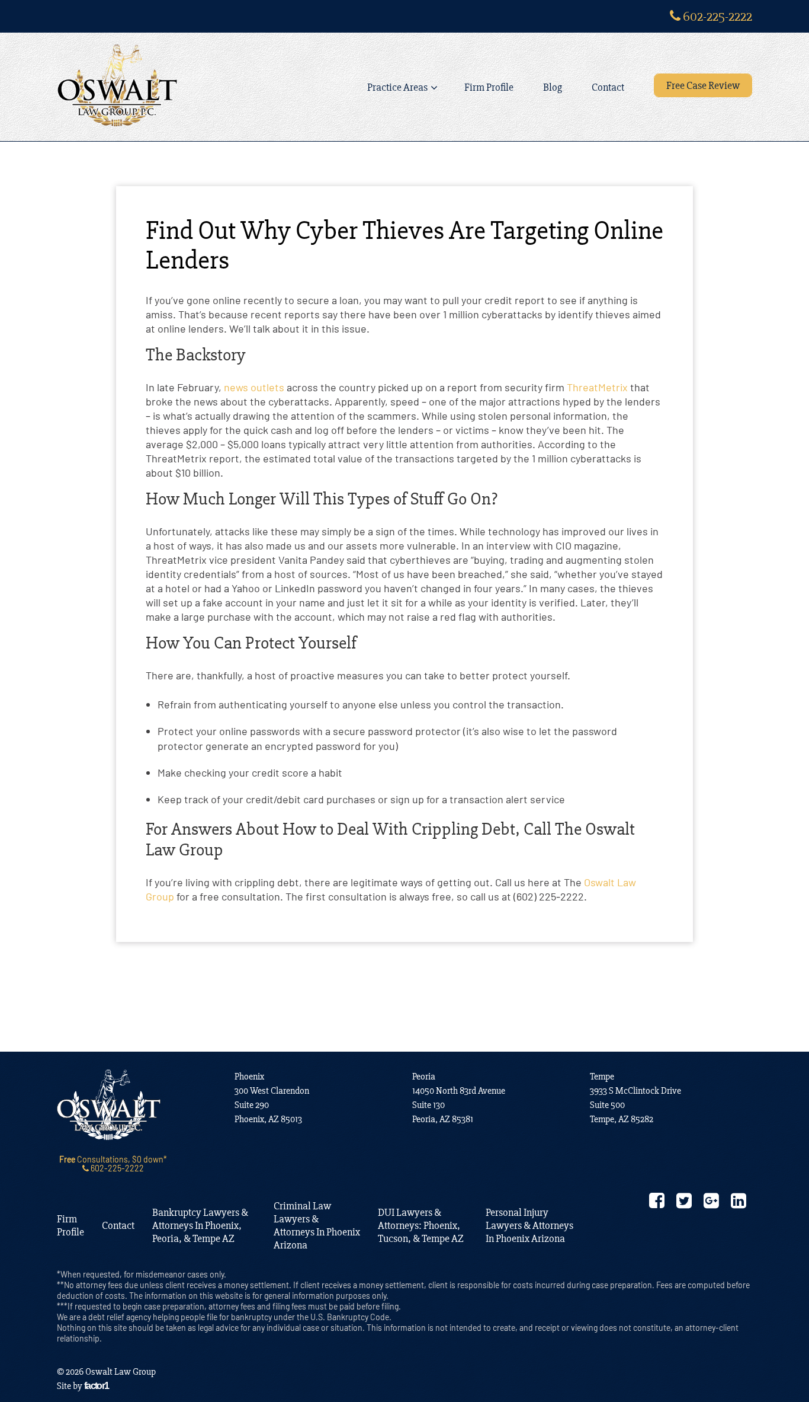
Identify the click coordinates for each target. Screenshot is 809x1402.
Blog (552, 87)
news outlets (254, 387)
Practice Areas (397, 87)
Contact (608, 87)
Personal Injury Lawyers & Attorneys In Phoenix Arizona (529, 1225)
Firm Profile (488, 87)
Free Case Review (703, 85)
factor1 (96, 1386)
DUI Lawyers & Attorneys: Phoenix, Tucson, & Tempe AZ (421, 1225)
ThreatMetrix (597, 387)
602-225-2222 (716, 16)
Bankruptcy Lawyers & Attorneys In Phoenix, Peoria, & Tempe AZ (200, 1225)
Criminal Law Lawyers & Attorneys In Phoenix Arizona (317, 1225)
